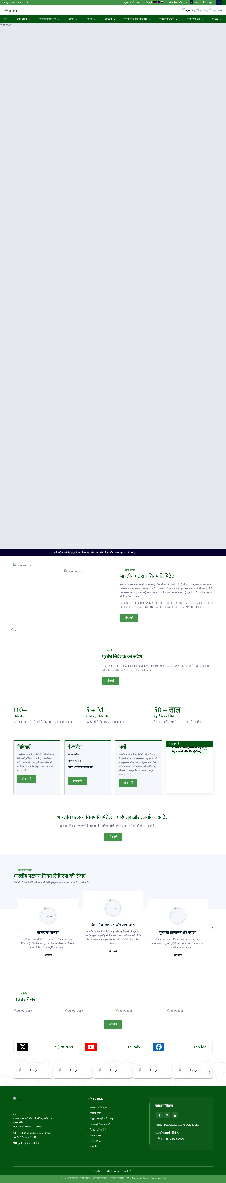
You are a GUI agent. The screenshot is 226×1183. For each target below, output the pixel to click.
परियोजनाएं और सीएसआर (135, 18)
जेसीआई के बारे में (53, 854)
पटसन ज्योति (73, 1056)
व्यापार (72, 18)
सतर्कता (109, 18)
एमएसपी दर (68, 854)
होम (5, 18)
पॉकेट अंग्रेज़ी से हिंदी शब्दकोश (81, 1068)
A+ (196, 2)
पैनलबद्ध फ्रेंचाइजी (83, 854)
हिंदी (204, 2)
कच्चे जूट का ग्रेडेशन (117, 854)
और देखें (113, 1138)
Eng (210, 2)
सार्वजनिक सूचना (167, 18)
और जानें (129, 919)
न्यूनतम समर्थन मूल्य (48, 18)
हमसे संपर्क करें (193, 18)
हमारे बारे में (22, 18)
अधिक (215, 18)
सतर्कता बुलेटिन (74, 1062)
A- (187, 2)
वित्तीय (90, 18)
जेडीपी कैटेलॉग (99, 854)
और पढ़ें (110, 982)
